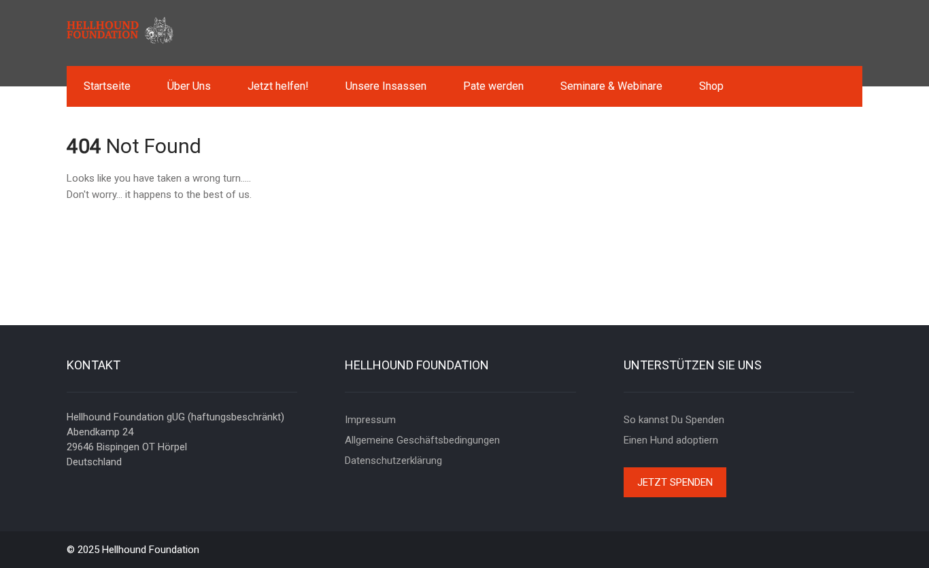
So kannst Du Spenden (674, 420)
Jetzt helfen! (278, 86)
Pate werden (493, 86)
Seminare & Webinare (611, 86)
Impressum (370, 420)
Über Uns (189, 86)
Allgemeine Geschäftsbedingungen (422, 440)
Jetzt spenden (675, 482)
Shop (711, 86)
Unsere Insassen (385, 86)
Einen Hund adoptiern (671, 440)
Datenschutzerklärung (393, 460)
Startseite (107, 86)
